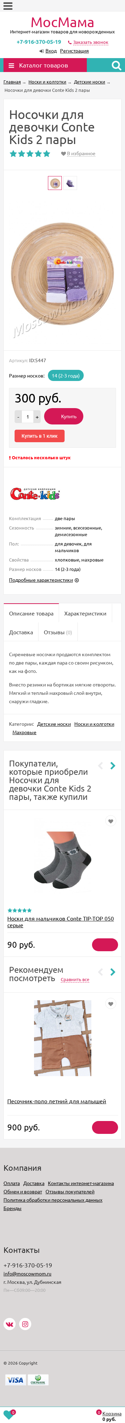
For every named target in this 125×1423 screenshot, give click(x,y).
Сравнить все (75, 979)
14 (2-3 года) (66, 375)
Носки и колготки (94, 724)
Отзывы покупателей (69, 1191)
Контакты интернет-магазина (81, 1183)
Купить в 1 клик (40, 436)
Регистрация (74, 50)
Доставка (33, 1183)
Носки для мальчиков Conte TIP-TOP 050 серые (60, 921)
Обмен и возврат (22, 1191)
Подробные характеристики (41, 580)
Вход (51, 50)
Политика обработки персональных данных (52, 1200)
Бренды (12, 1208)
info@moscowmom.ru (27, 1273)
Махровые (24, 732)
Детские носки (54, 724)
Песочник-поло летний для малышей (56, 1100)
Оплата (11, 1183)
